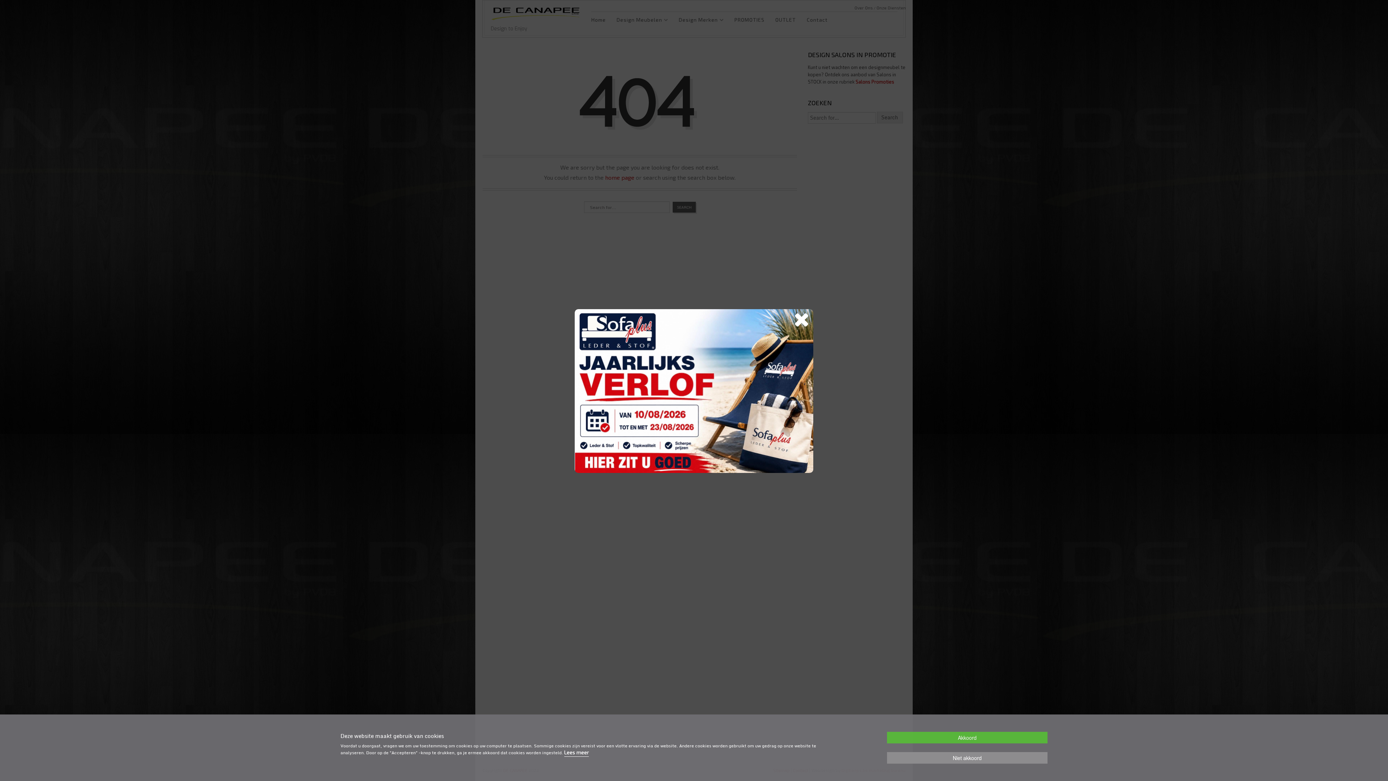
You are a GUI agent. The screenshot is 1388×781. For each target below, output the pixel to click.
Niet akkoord (967, 757)
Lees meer (576, 753)
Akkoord (967, 737)
